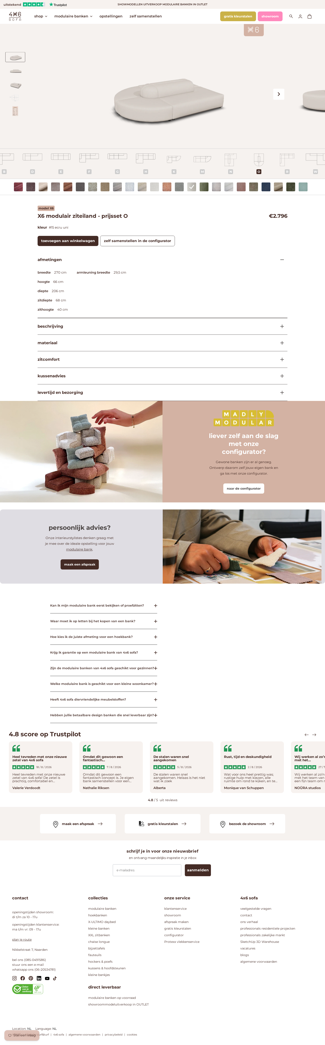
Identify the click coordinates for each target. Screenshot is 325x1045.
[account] (302, 16)
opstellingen (110, 16)
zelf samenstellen (146, 16)
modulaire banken (71, 16)
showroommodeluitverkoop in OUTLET (118, 1004)
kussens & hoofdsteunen (107, 968)
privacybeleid (113, 1034)
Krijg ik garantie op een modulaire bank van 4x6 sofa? (94, 652)
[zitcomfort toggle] (280, 359)
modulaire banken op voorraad (112, 998)
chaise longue (99, 942)
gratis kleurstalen (238, 16)
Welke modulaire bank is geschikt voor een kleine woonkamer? (102, 684)
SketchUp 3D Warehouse (259, 942)
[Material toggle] (280, 343)
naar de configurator (244, 489)
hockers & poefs (100, 962)
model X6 (46, 208)
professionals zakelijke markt (262, 935)
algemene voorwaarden (258, 962)
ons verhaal (249, 922)
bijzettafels (96, 948)
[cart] (311, 16)
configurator (174, 935)
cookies (132, 1034)
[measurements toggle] (280, 259)
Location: (19, 1029)
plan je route (22, 940)
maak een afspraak (79, 564)
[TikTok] (55, 978)
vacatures (247, 948)
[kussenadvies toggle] (280, 376)
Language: (43, 1029)
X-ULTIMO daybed (102, 922)
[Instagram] (14, 978)
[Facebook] (22, 978)
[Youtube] (47, 978)
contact (246, 915)
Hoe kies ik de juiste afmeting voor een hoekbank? (91, 637)
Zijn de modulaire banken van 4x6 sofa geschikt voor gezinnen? (102, 668)
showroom (270, 16)
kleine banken (98, 928)
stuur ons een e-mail (28, 965)
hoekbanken (97, 915)
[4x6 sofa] (15, 16)
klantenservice (175, 909)
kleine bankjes (99, 975)
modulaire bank (79, 549)
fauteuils (94, 955)
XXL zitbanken (99, 935)
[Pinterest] (31, 978)
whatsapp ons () (34, 970)
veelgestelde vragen (255, 909)
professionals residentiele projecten (267, 928)
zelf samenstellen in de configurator (137, 241)
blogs (244, 955)
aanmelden (198, 870)
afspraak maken (176, 922)
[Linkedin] (39, 978)
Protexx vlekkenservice (181, 942)
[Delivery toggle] (280, 392)
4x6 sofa (58, 1034)
